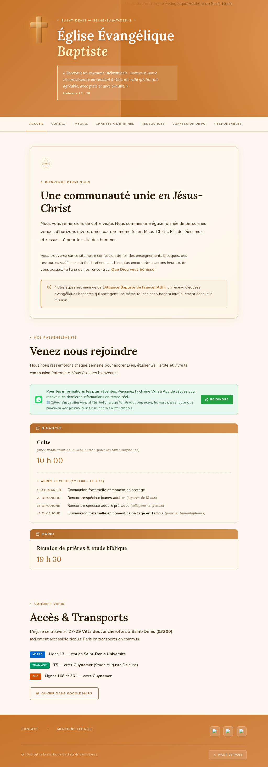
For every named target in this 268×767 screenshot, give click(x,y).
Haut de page (230, 755)
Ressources (153, 124)
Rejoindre (219, 399)
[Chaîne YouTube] (215, 731)
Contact (59, 124)
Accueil (36, 124)
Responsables (228, 124)
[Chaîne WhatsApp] (228, 731)
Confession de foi (189, 124)
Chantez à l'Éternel (115, 124)
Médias (81, 124)
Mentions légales (75, 729)
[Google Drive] (242, 731)
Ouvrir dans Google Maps (66, 693)
